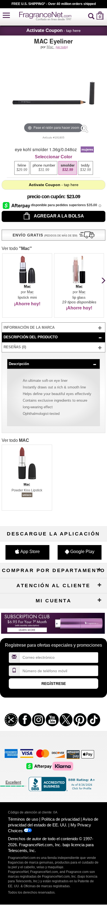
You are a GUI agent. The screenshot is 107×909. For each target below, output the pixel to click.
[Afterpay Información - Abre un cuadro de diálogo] (17, 205)
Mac (51, 47)
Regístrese (53, 683)
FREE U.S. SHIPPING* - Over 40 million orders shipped (54, 4)
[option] (21, 168)
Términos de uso (23, 819)
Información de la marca (29, 327)
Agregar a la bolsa (58, 216)
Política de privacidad (60, 819)
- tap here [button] (53, 30)
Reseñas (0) (15, 347)
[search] (91, 15)
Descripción (19, 364)
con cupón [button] (45, 196)
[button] (6, 15)
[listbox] (53, 167)
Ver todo (17, 248)
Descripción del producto (31, 337)
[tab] (53, 327)
